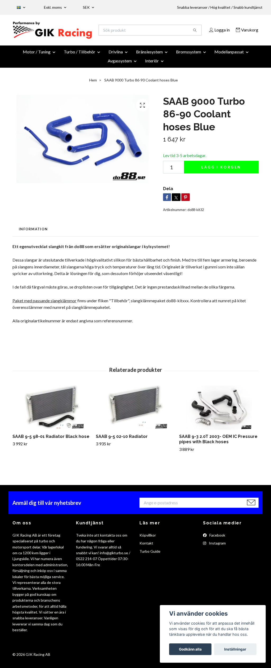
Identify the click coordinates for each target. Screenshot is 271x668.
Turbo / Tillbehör (79, 62)
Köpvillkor (147, 545)
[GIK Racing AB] (74, 32)
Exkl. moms (53, 7)
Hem (93, 90)
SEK (87, 7)
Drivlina (116, 62)
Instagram (217, 553)
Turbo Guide (149, 561)
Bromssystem (188, 62)
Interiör (152, 71)
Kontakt (146, 553)
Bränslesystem (149, 62)
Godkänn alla (190, 649)
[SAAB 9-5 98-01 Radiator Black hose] (52, 418)
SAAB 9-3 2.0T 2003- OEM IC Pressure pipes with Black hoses (218, 449)
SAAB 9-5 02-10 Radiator (122, 446)
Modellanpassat (229, 62)
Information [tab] (33, 239)
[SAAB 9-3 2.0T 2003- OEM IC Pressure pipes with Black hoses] (219, 418)
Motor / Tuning (37, 62)
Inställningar (235, 649)
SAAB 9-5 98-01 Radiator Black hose (50, 446)
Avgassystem (120, 71)
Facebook (217, 545)
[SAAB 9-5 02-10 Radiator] (135, 418)
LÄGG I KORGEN (221, 177)
